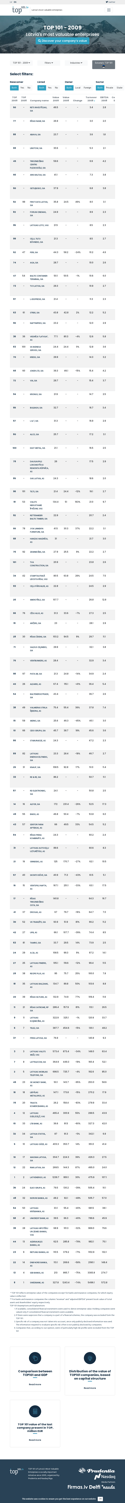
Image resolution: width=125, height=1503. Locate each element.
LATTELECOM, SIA (38, 1062)
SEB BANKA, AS (37, 1273)
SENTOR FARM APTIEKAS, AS (36, 826)
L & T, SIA (34, 421)
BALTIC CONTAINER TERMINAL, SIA (38, 277)
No (29, 88)
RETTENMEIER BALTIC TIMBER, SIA (38, 517)
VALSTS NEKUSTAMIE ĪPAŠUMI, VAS (36, 505)
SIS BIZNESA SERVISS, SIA (35, 348)
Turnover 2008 (91, 99)
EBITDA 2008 (104, 99)
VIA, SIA (33, 381)
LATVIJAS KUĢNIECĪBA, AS (37, 1019)
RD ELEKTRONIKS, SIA (38, 792)
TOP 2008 (24, 99)
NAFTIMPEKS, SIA (38, 323)
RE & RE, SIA (35, 777)
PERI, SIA (34, 252)
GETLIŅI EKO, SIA (37, 188)
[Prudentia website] (97, 1470)
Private (109, 88)
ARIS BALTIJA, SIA (38, 175)
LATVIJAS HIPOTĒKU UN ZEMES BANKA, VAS (39, 1232)
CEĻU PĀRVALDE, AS (39, 586)
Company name (39, 100)
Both (14, 88)
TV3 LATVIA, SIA (37, 286)
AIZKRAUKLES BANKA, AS (36, 1243)
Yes (22, 88)
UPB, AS (33, 932)
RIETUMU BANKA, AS (39, 1252)
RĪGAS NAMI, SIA (37, 121)
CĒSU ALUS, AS (36, 613)
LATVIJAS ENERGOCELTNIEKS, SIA (39, 757)
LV (11, 2)
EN (15, 2)
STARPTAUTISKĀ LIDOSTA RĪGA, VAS (39, 577)
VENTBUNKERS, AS (38, 661)
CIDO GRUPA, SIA (38, 730)
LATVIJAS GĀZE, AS (38, 1144)
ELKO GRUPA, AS (37, 1188)
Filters (48, 63)
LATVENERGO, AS (38, 1177)
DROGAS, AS (35, 912)
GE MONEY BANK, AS (38, 1084)
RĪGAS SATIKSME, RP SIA (39, 1009)
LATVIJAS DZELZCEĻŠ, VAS (37, 1115)
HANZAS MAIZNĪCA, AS (39, 540)
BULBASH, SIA (36, 408)
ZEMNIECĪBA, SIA (37, 552)
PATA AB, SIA (36, 674)
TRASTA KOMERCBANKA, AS (39, 1104)
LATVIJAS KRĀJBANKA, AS (37, 1209)
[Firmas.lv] (78, 1487)
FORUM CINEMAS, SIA (38, 213)
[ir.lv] (108, 1487)
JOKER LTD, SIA (36, 371)
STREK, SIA (34, 313)
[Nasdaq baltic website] (104, 1476)
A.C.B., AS (34, 953)
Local (77, 88)
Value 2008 (66, 99)
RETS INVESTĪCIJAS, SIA (38, 109)
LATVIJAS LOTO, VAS (39, 225)
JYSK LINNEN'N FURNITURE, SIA (37, 530)
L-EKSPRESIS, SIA (37, 299)
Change (77, 100)
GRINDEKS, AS (36, 861)
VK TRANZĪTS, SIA (38, 922)
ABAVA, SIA (35, 134)
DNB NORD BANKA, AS (38, 1264)
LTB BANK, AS (36, 1123)
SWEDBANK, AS (37, 1282)
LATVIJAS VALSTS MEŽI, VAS (38, 1053)
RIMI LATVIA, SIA (37, 1167)
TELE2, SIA (34, 1028)
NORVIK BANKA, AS (39, 1198)
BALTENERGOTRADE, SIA (39, 696)
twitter (111, 2)
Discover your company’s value (64, 41)
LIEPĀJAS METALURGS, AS (37, 1094)
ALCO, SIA (34, 434)
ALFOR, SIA (35, 804)
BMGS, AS (34, 814)
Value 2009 (55, 99)
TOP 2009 (14, 99)
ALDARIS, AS (35, 684)
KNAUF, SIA (35, 767)
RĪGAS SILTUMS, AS (38, 997)
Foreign (87, 88)
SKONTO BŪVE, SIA (38, 875)
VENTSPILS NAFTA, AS (38, 887)
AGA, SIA (34, 263)
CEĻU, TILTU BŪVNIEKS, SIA (36, 240)
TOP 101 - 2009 (21, 63)
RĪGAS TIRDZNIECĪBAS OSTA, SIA (37, 902)
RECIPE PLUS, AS (37, 973)
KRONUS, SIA (36, 394)
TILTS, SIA (34, 491)
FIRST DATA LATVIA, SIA (39, 203)
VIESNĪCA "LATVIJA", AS (39, 338)
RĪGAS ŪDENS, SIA (38, 637)
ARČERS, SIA (35, 623)
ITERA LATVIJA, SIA (38, 1038)
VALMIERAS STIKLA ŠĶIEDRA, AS (38, 709)
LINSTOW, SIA (36, 148)
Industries (75, 63)
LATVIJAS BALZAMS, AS (39, 985)
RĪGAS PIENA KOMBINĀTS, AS (37, 836)
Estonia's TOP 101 (103, 63)
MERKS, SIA (35, 721)
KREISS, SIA (35, 357)
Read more (35, 1384)
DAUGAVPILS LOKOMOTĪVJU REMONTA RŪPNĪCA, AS (39, 466)
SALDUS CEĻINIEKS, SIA (38, 649)
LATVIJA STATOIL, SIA (38, 1135)
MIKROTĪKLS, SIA (37, 600)
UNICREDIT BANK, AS (39, 1218)
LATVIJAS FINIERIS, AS (38, 964)
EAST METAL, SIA (37, 448)
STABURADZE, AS (38, 740)
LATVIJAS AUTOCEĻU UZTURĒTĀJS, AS (39, 849)
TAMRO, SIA (35, 943)
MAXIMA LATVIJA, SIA (38, 1159)
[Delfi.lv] (94, 1487)
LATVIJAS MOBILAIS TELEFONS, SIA (39, 1073)
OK (100, 1498)
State (119, 88)
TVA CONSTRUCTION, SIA (39, 564)
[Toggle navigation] (109, 10)
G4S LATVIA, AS (37, 478)
